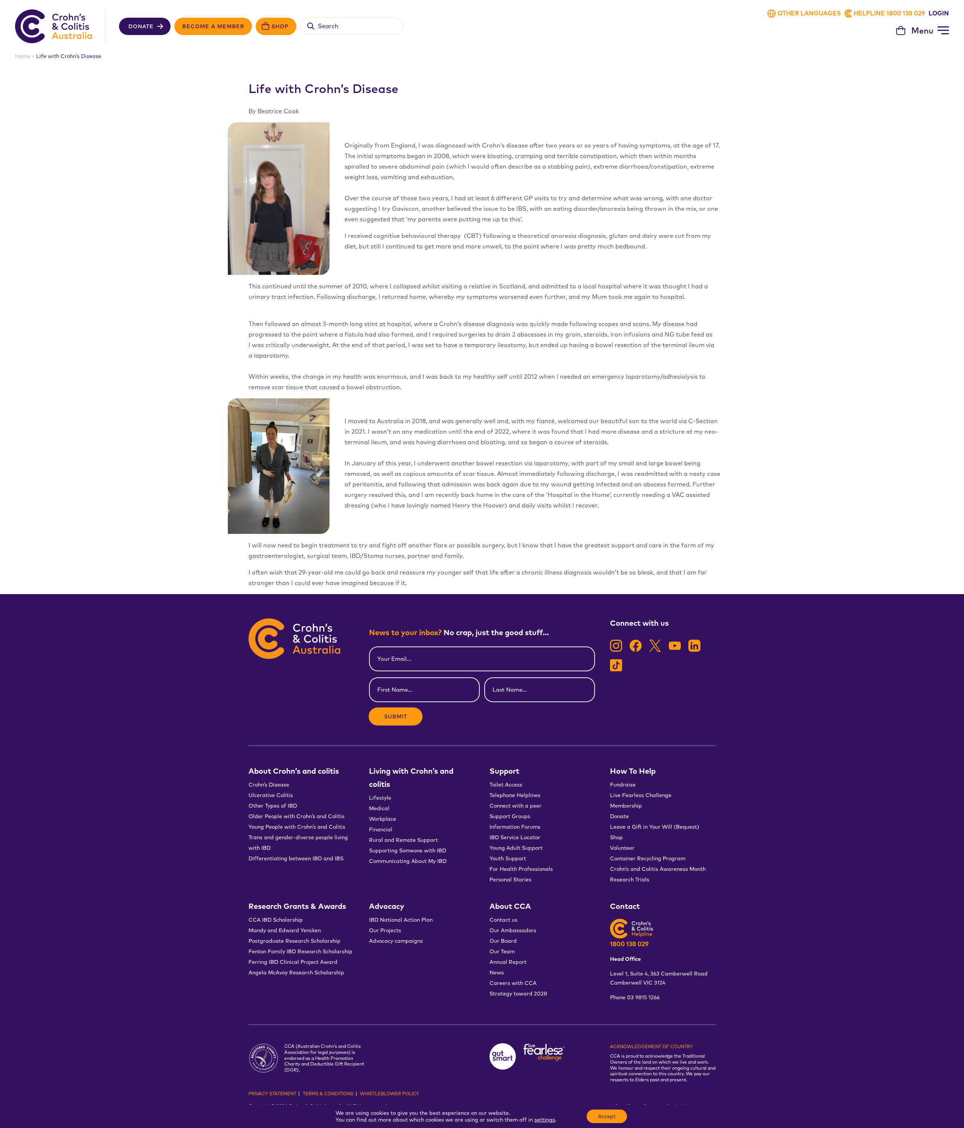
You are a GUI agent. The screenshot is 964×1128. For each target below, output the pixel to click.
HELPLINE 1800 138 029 (889, 13)
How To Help (633, 771)
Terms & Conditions (328, 1093)
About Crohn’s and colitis (294, 771)
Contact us (503, 919)
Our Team (502, 951)
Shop (280, 26)
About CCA (510, 906)
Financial (380, 829)
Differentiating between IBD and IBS (296, 858)
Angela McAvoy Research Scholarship (296, 972)
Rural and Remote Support (403, 840)
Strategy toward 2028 (518, 993)
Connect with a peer (515, 805)
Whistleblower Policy (389, 1093)
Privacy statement (272, 1093)
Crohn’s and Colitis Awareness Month (658, 869)
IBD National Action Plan (401, 919)
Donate (141, 26)
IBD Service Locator (515, 837)
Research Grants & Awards (297, 906)
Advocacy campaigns (396, 940)
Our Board (503, 940)
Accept (607, 1116)
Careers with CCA (513, 983)
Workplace (382, 819)
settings (544, 1119)
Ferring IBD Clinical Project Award (293, 962)
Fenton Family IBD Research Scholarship (300, 951)
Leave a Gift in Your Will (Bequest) (654, 826)
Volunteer (622, 847)
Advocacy (386, 906)
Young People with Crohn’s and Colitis (297, 826)
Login (939, 13)
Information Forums (515, 826)
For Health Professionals (521, 869)
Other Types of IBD (273, 805)
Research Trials (629, 879)
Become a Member (213, 26)
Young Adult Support (516, 847)
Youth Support (508, 858)
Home (22, 56)
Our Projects (385, 930)
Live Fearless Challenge (640, 795)
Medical (379, 808)
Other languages (809, 13)
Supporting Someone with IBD (407, 850)
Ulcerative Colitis (271, 795)
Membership (626, 805)
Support (504, 771)
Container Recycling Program (647, 858)
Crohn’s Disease (269, 784)
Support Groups (510, 816)
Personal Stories (510, 879)
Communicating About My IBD (408, 861)
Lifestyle (380, 797)
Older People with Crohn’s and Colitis (297, 816)
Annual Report (508, 962)
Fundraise (623, 784)
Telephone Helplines (515, 795)
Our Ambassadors (513, 930)
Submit (395, 716)
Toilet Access (506, 784)
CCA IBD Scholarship (276, 919)
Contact (625, 906)
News (497, 972)
